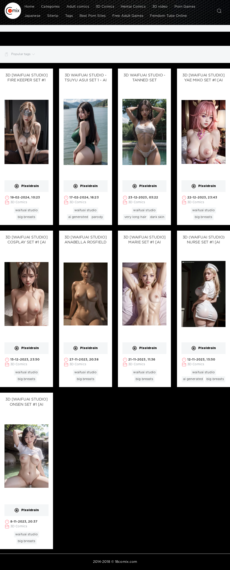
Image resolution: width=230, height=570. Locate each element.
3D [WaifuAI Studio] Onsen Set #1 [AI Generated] (26, 405)
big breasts (26, 217)
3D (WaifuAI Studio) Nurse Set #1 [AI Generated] (204, 242)
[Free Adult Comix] (12, 10)
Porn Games (185, 6)
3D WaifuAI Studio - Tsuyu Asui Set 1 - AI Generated (85, 80)
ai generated (78, 217)
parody (97, 217)
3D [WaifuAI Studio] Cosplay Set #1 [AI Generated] (26, 242)
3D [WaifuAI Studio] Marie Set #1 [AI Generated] (144, 242)
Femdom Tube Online (168, 15)
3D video (160, 6)
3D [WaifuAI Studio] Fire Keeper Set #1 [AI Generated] (26, 80)
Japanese (32, 15)
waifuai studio (26, 210)
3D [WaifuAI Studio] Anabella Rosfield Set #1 (85, 242)
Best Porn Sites (93, 15)
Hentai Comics (133, 6)
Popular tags (21, 54)
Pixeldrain (30, 186)
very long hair (135, 217)
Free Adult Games (127, 15)
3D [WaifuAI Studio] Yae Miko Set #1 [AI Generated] (203, 80)
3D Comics (105, 6)
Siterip (52, 15)
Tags (69, 15)
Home (29, 6)
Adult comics (77, 6)
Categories (50, 6)
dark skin (157, 217)
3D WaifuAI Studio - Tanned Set (144, 78)
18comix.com (126, 561)
